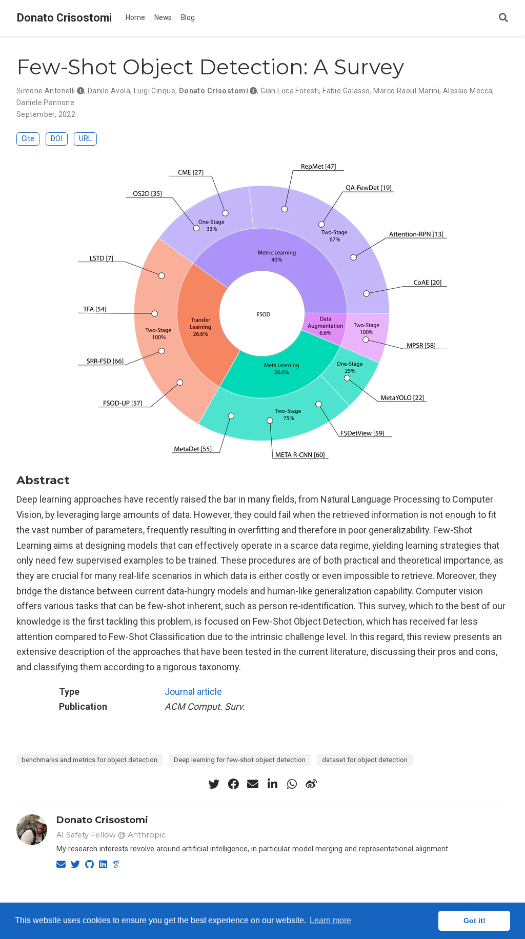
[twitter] (213, 784)
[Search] (503, 18)
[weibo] (311, 784)
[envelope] (252, 784)
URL (85, 138)
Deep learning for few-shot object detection (240, 759)
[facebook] (233, 784)
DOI (57, 138)
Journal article (193, 691)
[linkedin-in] (272, 784)
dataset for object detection (365, 759)
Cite (28, 138)
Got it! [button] (474, 920)
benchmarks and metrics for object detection (89, 759)
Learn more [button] (330, 920)
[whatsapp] (291, 784)
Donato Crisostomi (64, 17)
